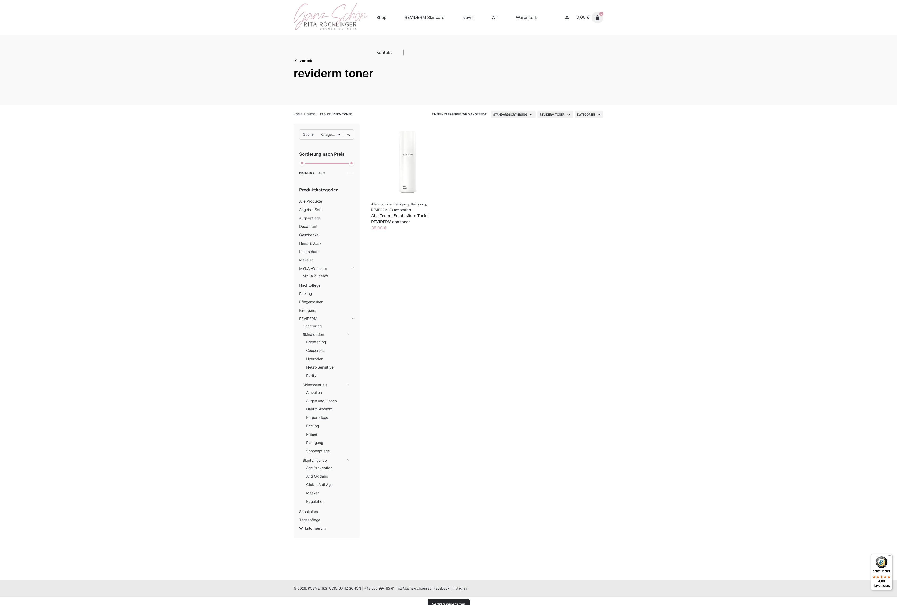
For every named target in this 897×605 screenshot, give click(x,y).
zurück (306, 61)
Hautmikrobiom (319, 409)
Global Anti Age (319, 484)
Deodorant (308, 226)
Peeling (305, 294)
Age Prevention (319, 468)
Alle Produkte (310, 201)
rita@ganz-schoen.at (414, 588)
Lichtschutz (309, 252)
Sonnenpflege (318, 451)
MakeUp (306, 260)
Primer (311, 434)
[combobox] (513, 114)
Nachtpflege (309, 285)
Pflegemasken (311, 302)
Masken (313, 493)
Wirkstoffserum (312, 528)
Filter (349, 173)
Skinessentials (315, 385)
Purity (311, 375)
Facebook (441, 588)
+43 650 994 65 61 (379, 588)
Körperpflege (317, 417)
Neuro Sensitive (320, 367)
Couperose (315, 350)
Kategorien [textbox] (586, 114)
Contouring (312, 326)
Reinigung (307, 310)
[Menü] (889, 556)
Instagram (460, 588)
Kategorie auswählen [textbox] (329, 135)
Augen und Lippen (321, 401)
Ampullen (314, 392)
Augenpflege (310, 218)
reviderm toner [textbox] (552, 114)
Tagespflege (309, 520)
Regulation (315, 501)
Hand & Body (310, 243)
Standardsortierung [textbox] (510, 114)
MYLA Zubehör (315, 276)
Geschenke (308, 235)
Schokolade (309, 512)
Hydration (314, 359)
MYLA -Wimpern (313, 268)
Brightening (316, 342)
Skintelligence (315, 460)
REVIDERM (308, 319)
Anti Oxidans (317, 476)
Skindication (313, 334)
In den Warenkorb (388, 232)
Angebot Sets (310, 210)
